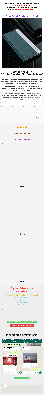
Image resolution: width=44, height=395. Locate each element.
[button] (3, 356)
